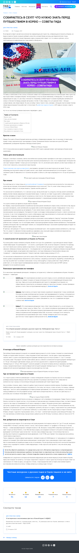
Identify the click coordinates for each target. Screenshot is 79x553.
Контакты (45, 6)
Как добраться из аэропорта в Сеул (13, 131)
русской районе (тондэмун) (35, 184)
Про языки (7, 121)
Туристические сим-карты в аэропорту (16, 168)
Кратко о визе (8, 117)
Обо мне (24, 6)
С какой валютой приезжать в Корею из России (16, 123)
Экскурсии (32, 6)
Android (50, 286)
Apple (56, 286)
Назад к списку (11, 537)
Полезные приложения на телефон (13, 125)
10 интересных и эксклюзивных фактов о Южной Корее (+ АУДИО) (28, 518)
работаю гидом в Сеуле (45, 105)
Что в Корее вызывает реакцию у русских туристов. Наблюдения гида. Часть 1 (33, 329)
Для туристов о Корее (10, 27)
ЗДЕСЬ (69, 454)
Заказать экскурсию (65, 6)
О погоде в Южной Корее (11, 127)
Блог (38, 6)
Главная (17, 6)
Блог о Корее (13, 12)
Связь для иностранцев (10, 119)
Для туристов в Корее (13, 326)
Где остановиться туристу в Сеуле (13, 129)
